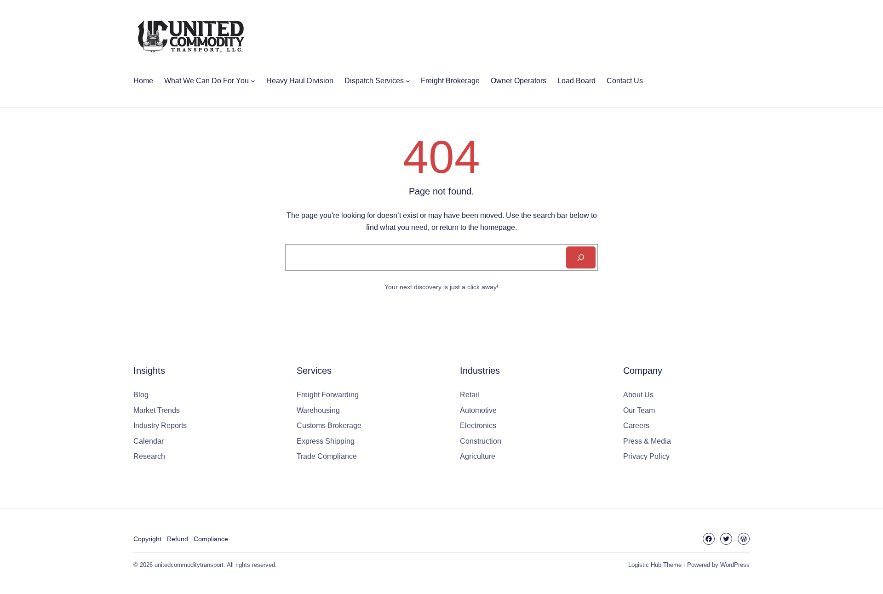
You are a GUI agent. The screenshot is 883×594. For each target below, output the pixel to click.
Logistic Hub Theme (655, 564)
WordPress (735, 564)
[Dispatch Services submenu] (408, 81)
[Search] (581, 257)
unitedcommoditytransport (189, 564)
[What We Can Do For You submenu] (253, 81)
